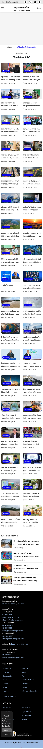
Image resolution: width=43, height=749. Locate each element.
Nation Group (27, 707)
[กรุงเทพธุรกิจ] (21, 8)
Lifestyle (25, 683)
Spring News (26, 715)
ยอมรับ (6, 730)
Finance (25, 668)
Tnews (24, 719)
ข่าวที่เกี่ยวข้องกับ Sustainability (25, 47)
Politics (5, 683)
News (5, 687)
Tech (24, 672)
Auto (23, 676)
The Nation (7, 707)
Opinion (24, 687)
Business (6, 672)
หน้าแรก (9, 47)
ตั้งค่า (6, 735)
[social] (25, 2)
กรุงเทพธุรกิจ (26, 711)
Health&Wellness (28, 679)
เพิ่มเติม (7, 726)
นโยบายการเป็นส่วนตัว (29, 691)
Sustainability (7, 676)
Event (5, 691)
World (5, 679)
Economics (7, 668)
